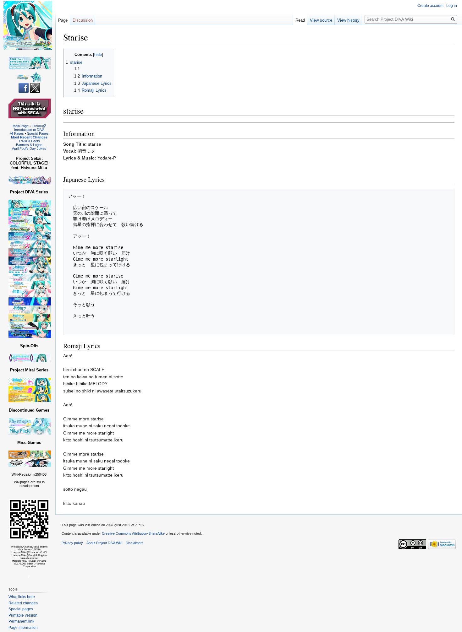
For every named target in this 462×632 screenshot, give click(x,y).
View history (348, 20)
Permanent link (21, 621)
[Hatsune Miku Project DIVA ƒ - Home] (29, 268)
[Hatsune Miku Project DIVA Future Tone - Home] (29, 224)
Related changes (23, 603)
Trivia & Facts (29, 141)
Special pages (20, 609)
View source (321, 20)
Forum (37, 126)
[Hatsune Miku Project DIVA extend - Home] (29, 276)
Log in (451, 5)
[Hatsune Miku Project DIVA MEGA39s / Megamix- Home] (29, 212)
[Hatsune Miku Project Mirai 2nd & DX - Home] (29, 385)
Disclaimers (135, 543)
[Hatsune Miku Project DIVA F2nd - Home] (29, 252)
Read (300, 20)
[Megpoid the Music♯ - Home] (29, 454)
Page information (23, 627)
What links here (21, 597)
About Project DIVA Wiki (104, 543)
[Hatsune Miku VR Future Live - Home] (29, 357)
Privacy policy (72, 543)
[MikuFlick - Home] (29, 430)
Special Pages (38, 133)
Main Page (21, 126)
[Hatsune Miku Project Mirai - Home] (29, 398)
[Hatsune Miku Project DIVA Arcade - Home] (29, 329)
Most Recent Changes (29, 137)
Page (63, 20)
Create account (430, 5)
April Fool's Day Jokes (29, 148)
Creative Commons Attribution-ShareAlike (133, 533)
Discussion (83, 20)
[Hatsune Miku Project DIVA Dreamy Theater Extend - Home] (29, 285)
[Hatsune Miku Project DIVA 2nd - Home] (29, 293)
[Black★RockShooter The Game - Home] (29, 462)
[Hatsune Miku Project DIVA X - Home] (29, 240)
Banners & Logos (29, 145)
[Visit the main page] (28, 25)
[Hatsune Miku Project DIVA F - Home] (29, 260)
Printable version (22, 615)
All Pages (17, 133)
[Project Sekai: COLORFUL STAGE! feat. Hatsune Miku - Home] (29, 179)
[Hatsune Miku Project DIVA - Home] (29, 309)
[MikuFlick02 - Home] (29, 422)
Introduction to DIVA (29, 130)
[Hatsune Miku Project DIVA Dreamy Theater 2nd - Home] (29, 301)
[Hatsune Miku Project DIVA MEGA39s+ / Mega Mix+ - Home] (29, 204)
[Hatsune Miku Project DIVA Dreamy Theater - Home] (29, 317)
